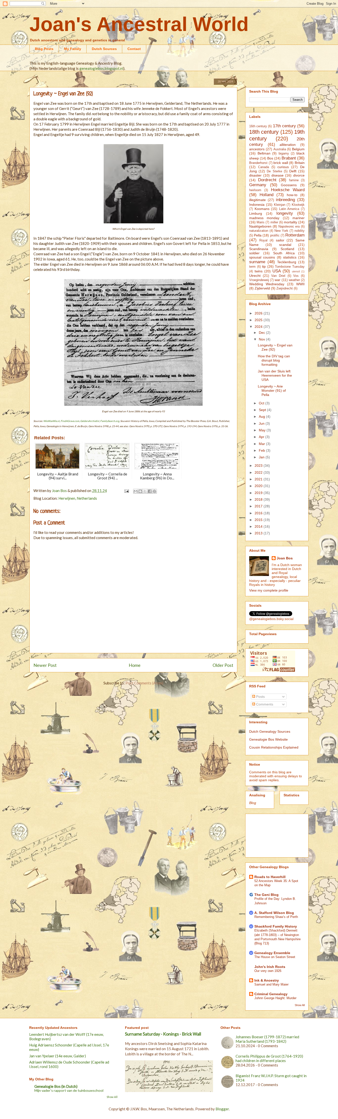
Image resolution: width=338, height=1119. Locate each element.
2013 (259, 533)
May (262, 430)
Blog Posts (44, 49)
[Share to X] (145, 491)
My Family (72, 49)
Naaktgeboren (260, 226)
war (277, 280)
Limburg (255, 213)
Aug (262, 416)
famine (294, 180)
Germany (257, 184)
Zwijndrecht (284, 288)
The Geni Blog (266, 895)
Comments (264, 704)
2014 (259, 526)
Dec (262, 333)
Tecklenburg (286, 262)
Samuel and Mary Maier (271, 984)
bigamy (284, 153)
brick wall (280, 163)
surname (257, 262)
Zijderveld (262, 288)
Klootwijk (298, 205)
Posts (260, 697)
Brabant (289, 158)
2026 (259, 313)
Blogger (222, 1109)
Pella (258, 235)
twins (259, 271)
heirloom (255, 190)
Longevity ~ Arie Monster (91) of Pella (272, 390)
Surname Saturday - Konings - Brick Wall (163, 1034)
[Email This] (135, 491)
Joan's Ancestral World (139, 24)
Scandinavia (258, 249)
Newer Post (45, 665)
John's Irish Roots (269, 967)
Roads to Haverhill (270, 877)
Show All (300, 1005)
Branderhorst (258, 163)
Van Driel (278, 276)
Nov (262, 339)
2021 (259, 479)
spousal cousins (262, 257)
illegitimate (257, 200)
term (252, 266)
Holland (266, 194)
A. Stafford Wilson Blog (274, 913)
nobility (299, 231)
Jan (262, 457)
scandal (285, 245)
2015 (259, 520)
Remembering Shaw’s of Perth (276, 917)
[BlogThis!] (140, 491)
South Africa (284, 253)
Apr (262, 437)
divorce (299, 175)
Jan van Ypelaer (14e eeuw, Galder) (57, 1056)
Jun (262, 423)
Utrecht (255, 276)
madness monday (264, 218)
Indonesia (257, 205)
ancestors (257, 149)
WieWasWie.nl (51, 420)
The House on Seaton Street (274, 957)
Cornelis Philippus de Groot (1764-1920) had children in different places (269, 1058)
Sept (263, 410)
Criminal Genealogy (271, 994)
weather (294, 280)
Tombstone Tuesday (290, 266)
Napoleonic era (289, 226)
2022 (259, 472)
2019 (259, 493)
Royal (263, 240)
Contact (134, 49)
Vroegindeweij (259, 280)
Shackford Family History (275, 926)
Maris (261, 222)
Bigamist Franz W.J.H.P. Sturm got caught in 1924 (271, 1077)
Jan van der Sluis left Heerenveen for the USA (275, 375)
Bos (270, 158)
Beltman (264, 153)
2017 (259, 506)
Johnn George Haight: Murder (275, 998)
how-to (292, 195)
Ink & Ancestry (266, 980)
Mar (262, 444)
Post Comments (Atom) (144, 683)
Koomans (262, 209)
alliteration (288, 145)
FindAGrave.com (70, 420)
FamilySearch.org (109, 420)
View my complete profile (268, 590)
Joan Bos (285, 558)
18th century (264, 132)
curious (283, 167)
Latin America (289, 209)
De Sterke (274, 171)
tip (264, 266)
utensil (296, 271)
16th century (258, 126)
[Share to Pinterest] (154, 491)
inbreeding (285, 199)
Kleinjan (279, 205)
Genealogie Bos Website (268, 739)
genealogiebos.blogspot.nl (101, 68)
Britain (300, 163)
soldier (254, 253)
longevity (284, 213)
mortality (290, 222)
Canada (263, 167)
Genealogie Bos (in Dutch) (55, 1086)
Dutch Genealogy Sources (269, 731)
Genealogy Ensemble (272, 953)
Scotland (287, 249)
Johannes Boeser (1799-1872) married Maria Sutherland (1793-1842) (267, 1039)
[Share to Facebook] (149, 491)
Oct (262, 403)
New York (281, 231)
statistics (289, 257)
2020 (259, 486)
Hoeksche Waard (288, 189)
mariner (298, 218)
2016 (259, 513)
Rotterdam (295, 235)
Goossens (289, 185)
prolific (275, 235)
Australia (279, 149)
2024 (259, 327)
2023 (259, 466)
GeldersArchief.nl (89, 420)
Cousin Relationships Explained (273, 747)
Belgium (298, 149)
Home (135, 665)
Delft (292, 171)
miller (274, 222)
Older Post (223, 665)
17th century (284, 126)
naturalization (258, 231)
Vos (296, 276)
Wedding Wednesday (266, 284)
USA (276, 271)
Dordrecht (267, 180)
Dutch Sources (104, 49)
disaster (255, 175)
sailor (280, 240)
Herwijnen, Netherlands (77, 498)
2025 (259, 320)
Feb (262, 450)
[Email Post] (126, 490)
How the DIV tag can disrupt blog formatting (274, 360)
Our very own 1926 (267, 971)
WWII (300, 284)
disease (277, 175)
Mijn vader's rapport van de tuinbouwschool (68, 1090)
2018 (259, 499)
